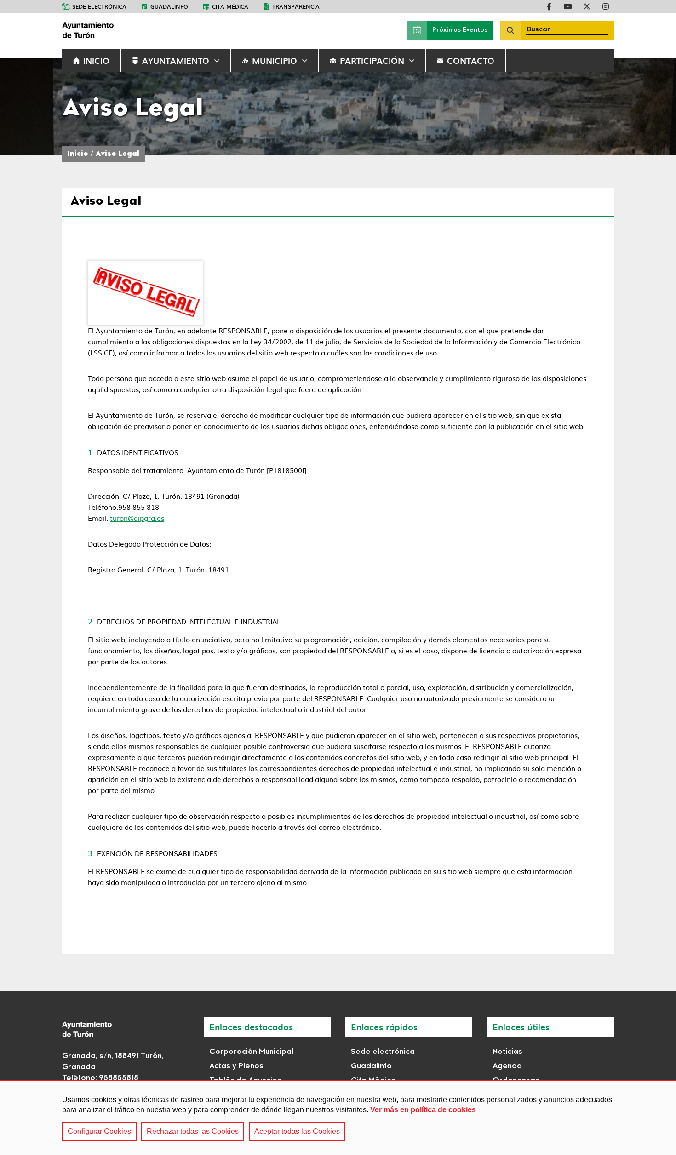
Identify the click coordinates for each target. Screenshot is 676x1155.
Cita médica (230, 6)
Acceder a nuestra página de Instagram (605, 6)
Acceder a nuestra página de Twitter (587, 6)
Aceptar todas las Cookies (297, 1131)
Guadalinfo (169, 6)
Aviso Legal (117, 154)
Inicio (78, 154)
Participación (372, 60)
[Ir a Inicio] (131, 30)
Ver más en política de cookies (423, 1110)
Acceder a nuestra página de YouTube (568, 6)
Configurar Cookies (99, 1131)
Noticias (507, 1052)
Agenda (507, 1066)
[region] (338, 1117)
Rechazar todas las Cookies (193, 1131)
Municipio (274, 60)
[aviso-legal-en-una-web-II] (145, 293)
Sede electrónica (99, 6)
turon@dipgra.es (137, 518)
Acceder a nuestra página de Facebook (549, 6)
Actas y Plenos (236, 1066)
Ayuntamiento (175, 60)
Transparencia (296, 6)
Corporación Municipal (251, 1052)
